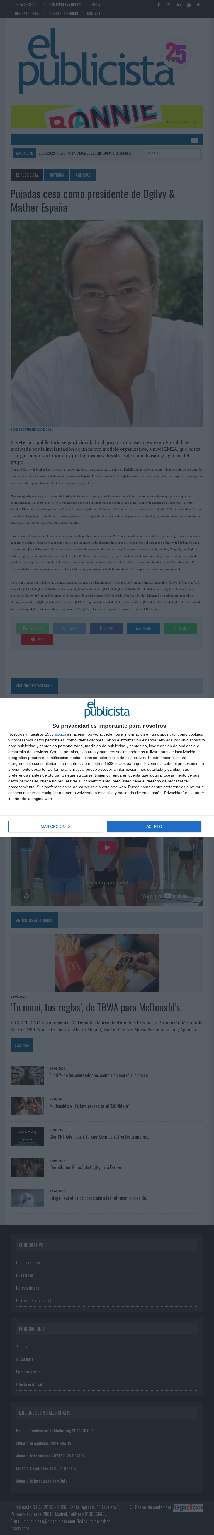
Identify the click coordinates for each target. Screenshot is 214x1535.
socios (60, 734)
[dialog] (107, 767)
